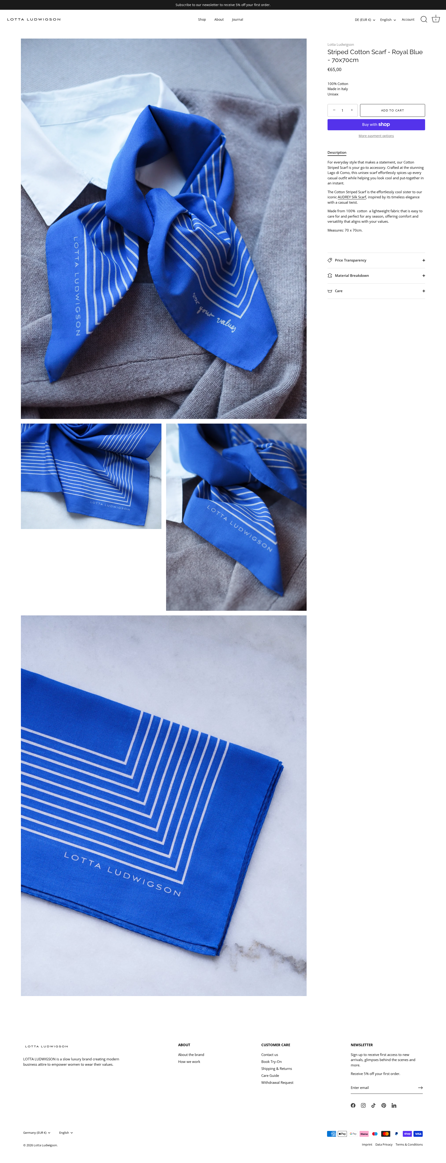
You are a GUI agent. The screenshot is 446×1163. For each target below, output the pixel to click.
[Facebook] (353, 1105)
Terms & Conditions (409, 1144)
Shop (202, 19)
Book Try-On (271, 1061)
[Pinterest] (383, 1105)
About (219, 19)
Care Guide (270, 1075)
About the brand (191, 1054)
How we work (189, 1061)
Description (337, 152)
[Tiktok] (373, 1105)
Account (408, 19)
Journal (237, 19)
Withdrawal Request (277, 1082)
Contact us (269, 1054)
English (386, 20)
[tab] (339, 152)
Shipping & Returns (276, 1068)
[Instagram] (363, 1105)
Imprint (367, 1144)
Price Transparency (350, 260)
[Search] (424, 19)
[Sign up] (420, 1087)
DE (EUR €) (363, 20)
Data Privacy (384, 1144)
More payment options (376, 136)
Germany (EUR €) (34, 1133)
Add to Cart (392, 110)
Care (338, 290)
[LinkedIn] (394, 1105)
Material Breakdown (351, 275)
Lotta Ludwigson (341, 44)
